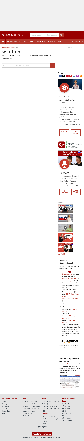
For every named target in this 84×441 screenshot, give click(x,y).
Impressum (5, 408)
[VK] (74, 76)
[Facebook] (60, 76)
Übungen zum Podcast (69, 278)
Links (44, 424)
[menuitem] (3, 41)
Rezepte (50, 41)
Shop (59, 41)
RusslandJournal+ (67, 274)
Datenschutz (6, 411)
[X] (63, 76)
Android (71, 294)
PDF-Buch (76, 192)
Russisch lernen (12, 41)
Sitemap (4, 404)
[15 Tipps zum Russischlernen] (65, 227)
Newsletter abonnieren (70, 364)
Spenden (5, 413)
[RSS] (80, 76)
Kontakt (4, 401)
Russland (40, 41)
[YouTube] (70, 76)
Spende (77, 348)
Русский (45, 426)
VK (65, 415)
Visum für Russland (48, 416)
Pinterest (67, 413)
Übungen (70, 281)
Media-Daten (6, 406)
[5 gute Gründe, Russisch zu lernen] (65, 218)
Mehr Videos (62, 254)
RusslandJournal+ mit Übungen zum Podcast (30, 402)
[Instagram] (77, 76)
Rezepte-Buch (27, 413)
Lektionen (64, 192)
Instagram (67, 418)
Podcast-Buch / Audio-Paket (31, 406)
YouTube (67, 408)
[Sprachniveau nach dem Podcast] (65, 237)
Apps (31, 41)
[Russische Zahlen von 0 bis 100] (65, 208)
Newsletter (68, 404)
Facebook (67, 406)
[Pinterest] (67, 76)
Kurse (24, 41)
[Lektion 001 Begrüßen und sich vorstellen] (65, 247)
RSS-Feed (68, 420)
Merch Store (26, 416)
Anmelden (77, 41)
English (38, 426)
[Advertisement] (42, 15)
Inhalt (65, 132)
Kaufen (75, 133)
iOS (67, 294)
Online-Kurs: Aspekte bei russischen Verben (30, 409)
